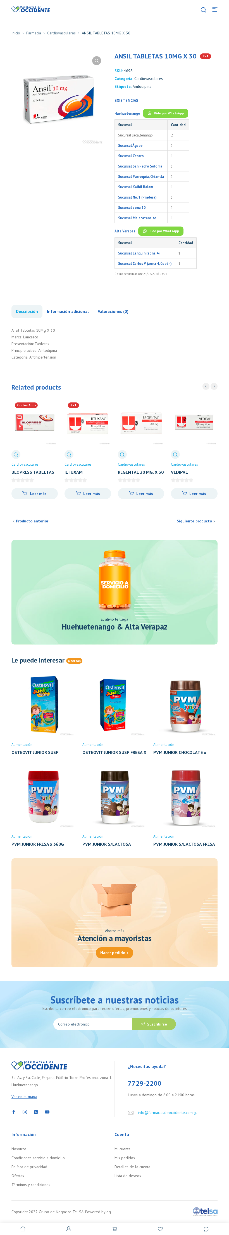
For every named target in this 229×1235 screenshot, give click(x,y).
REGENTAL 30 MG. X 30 (141, 472)
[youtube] (47, 1111)
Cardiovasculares (61, 33)
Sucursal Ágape (130, 145)
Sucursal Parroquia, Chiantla (141, 176)
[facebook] (13, 1111)
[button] (96, 60)
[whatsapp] (36, 1111)
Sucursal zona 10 (131, 207)
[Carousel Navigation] (210, 386)
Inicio (15, 33)
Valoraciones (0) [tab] (113, 311)
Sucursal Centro (131, 156)
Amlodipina (142, 86)
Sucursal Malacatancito (137, 218)
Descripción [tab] (27, 311)
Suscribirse (157, 1024)
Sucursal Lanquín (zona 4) (138, 253)
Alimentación (21, 744)
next (214, 386)
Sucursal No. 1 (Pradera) (137, 197)
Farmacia (33, 33)
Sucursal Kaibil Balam (135, 187)
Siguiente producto (194, 521)
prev (205, 386)
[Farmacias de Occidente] (30, 9)
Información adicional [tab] (68, 311)
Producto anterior (32, 521)
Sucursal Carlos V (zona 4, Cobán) (144, 263)
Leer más (38, 493)
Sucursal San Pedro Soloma (140, 166)
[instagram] (24, 1111)
